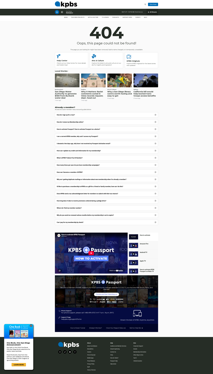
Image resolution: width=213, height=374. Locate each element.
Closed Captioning (115, 349)
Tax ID (135, 358)
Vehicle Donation (137, 361)
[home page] (66, 4)
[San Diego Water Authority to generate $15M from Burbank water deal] (67, 80)
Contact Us (113, 352)
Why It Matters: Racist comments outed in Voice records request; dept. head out (92, 95)
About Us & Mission (92, 346)
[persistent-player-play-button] (57, 12)
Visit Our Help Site (135, 328)
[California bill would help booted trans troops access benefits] (146, 80)
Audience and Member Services (118, 346)
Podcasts (115, 17)
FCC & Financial (91, 355)
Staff (88, 367)
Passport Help (114, 361)
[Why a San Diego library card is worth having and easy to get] (119, 80)
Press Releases (91, 361)
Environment (59, 89)
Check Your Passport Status (115, 328)
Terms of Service (91, 370)
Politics (83, 89)
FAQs (111, 355)
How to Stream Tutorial (77, 328)
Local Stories (61, 71)
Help (145, 17)
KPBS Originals (133, 61)
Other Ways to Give (138, 355)
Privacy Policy (90, 364)
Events (138, 17)
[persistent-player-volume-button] (62, 12)
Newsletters (90, 349)
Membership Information (139, 352)
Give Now (153, 4)
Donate (135, 349)
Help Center (62, 61)
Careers (89, 352)
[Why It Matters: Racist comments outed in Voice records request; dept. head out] (93, 80)
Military (136, 89)
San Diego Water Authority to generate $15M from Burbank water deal (66, 95)
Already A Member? (95, 328)
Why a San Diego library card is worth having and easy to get (119, 94)
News (66, 17)
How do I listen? (114, 358)
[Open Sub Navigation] (69, 17)
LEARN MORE (19, 365)
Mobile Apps (90, 358)
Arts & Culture (93, 17)
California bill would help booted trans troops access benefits (145, 94)
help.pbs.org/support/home (71, 319)
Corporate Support (138, 346)
